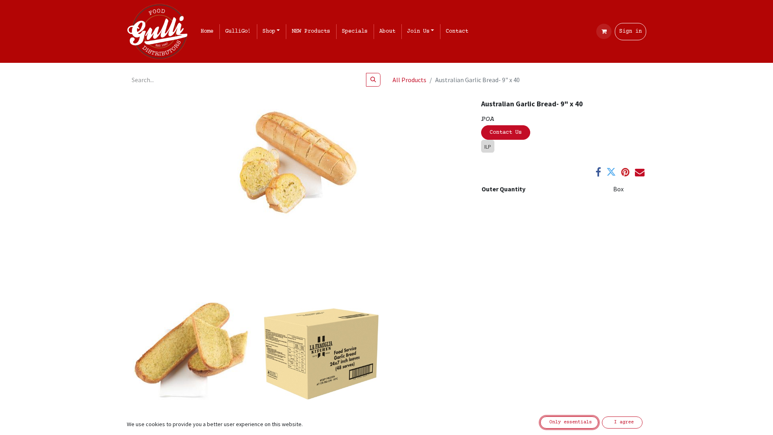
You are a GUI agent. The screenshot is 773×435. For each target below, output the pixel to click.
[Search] (373, 80)
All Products (409, 80)
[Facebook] (598, 172)
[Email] (640, 172)
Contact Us (506, 132)
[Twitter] (611, 172)
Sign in (630, 31)
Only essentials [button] (569, 422)
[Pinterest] (625, 172)
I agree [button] (622, 422)
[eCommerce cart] (604, 31)
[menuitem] (208, 31)
